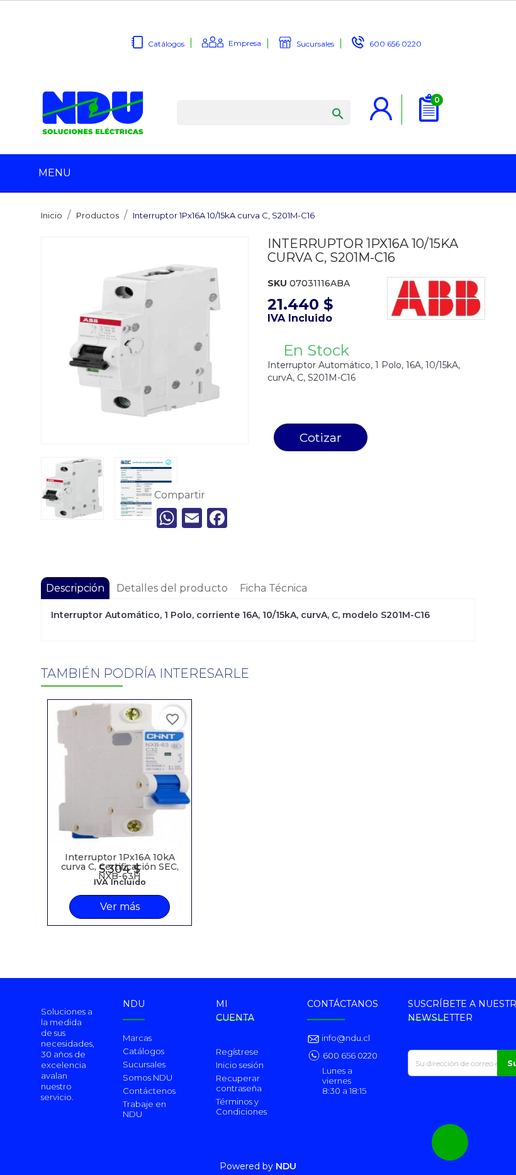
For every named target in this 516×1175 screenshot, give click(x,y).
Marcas (137, 1038)
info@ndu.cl (345, 1038)
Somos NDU (147, 1077)
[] (325, 101)
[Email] (192, 518)
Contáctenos (149, 1091)
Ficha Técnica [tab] (273, 588)
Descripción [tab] (75, 588)
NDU (286, 1166)
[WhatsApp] (166, 518)
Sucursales (315, 43)
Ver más (120, 907)
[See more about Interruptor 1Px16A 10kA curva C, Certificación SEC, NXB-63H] (119, 771)
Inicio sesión (240, 1065)
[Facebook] (217, 518)
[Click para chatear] (450, 1142)
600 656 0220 (395, 43)
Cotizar (321, 437)
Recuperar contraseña (239, 1083)
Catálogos (166, 43)
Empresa (244, 43)
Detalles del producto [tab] (172, 588)
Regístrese (237, 1052)
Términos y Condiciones (241, 1106)
